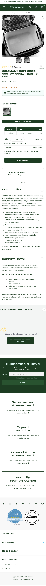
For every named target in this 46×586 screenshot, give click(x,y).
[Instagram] (10, 503)
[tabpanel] (23, 174)
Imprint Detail (14, 259)
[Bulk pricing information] (13, 129)
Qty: (6, 139)
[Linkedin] (3, 503)
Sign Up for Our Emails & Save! (16, 1)
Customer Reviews (16, 309)
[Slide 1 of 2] (19, 60)
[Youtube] (42, 503)
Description (12, 189)
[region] (11, 67)
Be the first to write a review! (21, 340)
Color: (10, 104)
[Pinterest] (23, 503)
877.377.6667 (36, 1)
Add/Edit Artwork (23, 121)
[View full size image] (42, 17)
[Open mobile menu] (4, 7)
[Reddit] (36, 503)
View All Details (9, 88)
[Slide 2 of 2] (27, 60)
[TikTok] (29, 503)
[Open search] (30, 7)
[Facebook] (16, 503)
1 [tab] (21, 182)
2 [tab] (24, 182)
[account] (36, 7)
